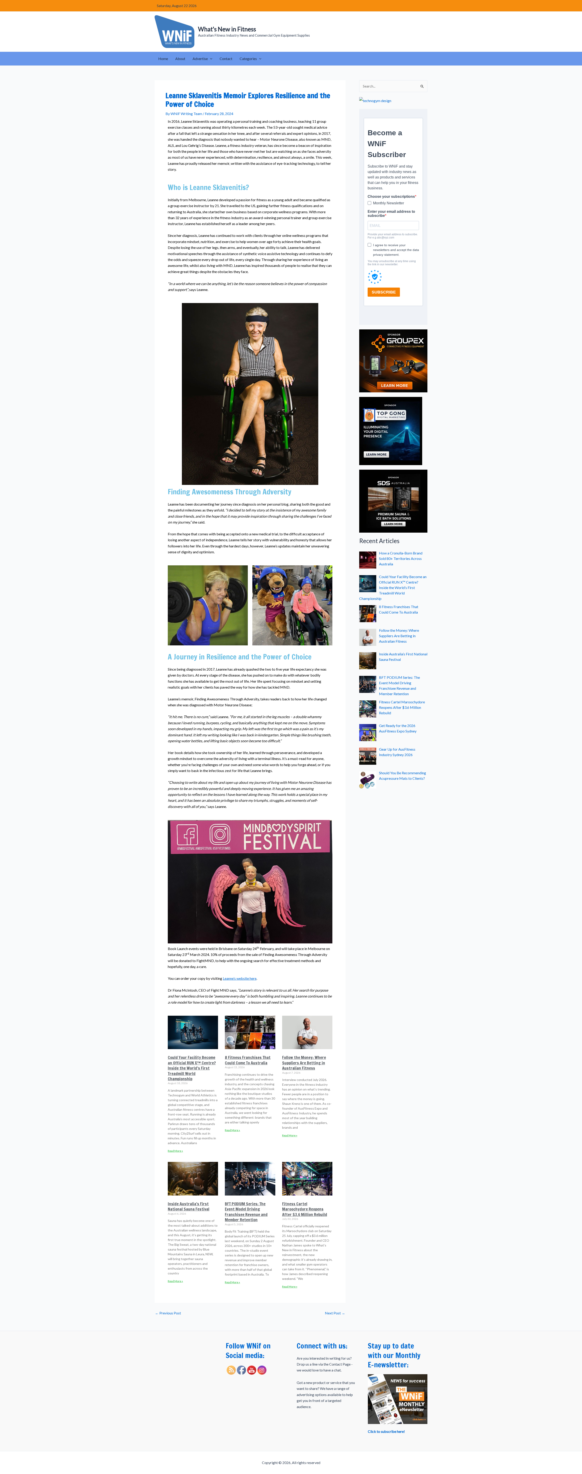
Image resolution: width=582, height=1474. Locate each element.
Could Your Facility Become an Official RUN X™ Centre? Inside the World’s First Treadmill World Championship (192, 1068)
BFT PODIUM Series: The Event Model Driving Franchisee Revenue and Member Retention (246, 1212)
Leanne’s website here (239, 978)
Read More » (175, 1151)
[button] (210, 58)
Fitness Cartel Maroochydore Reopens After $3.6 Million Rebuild (304, 1209)
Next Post (335, 1313)
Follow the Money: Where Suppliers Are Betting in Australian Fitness (304, 1062)
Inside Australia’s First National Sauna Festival (188, 1206)
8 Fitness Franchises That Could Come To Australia (248, 1059)
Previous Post (168, 1313)
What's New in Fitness (227, 29)
